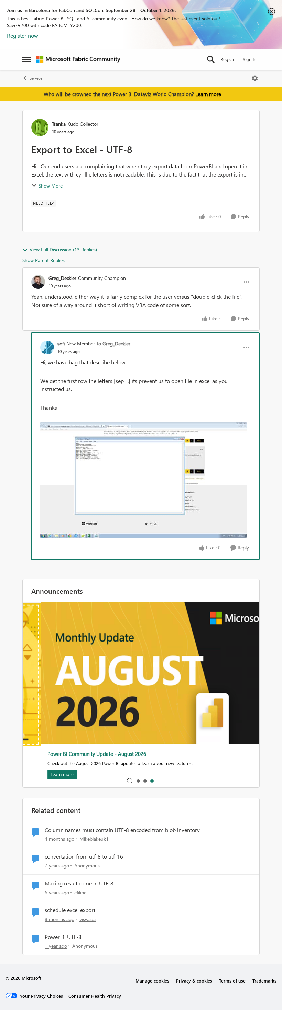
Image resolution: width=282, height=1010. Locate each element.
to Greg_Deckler (113, 343)
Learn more (208, 94)
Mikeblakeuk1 (94, 839)
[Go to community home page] (78, 59)
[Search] (211, 59)
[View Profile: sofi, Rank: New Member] (47, 347)
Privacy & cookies (194, 981)
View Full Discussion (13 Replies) (63, 249)
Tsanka (59, 124)
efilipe (80, 892)
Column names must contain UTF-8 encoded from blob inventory (122, 830)
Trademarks (264, 981)
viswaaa (87, 919)
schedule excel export (70, 910)
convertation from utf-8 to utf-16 (84, 856)
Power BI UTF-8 (63, 936)
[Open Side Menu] (26, 59)
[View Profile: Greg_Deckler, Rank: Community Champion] (38, 282)
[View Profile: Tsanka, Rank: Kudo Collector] (39, 127)
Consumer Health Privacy (94, 996)
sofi (61, 343)
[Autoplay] (129, 780)
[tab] (137, 780)
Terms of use (232, 981)
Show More (51, 185)
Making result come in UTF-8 (79, 883)
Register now (22, 35)
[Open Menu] (255, 78)
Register (228, 59)
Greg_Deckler (62, 278)
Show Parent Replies (43, 260)
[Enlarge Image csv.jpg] (143, 480)
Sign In (249, 59)
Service (36, 78)
